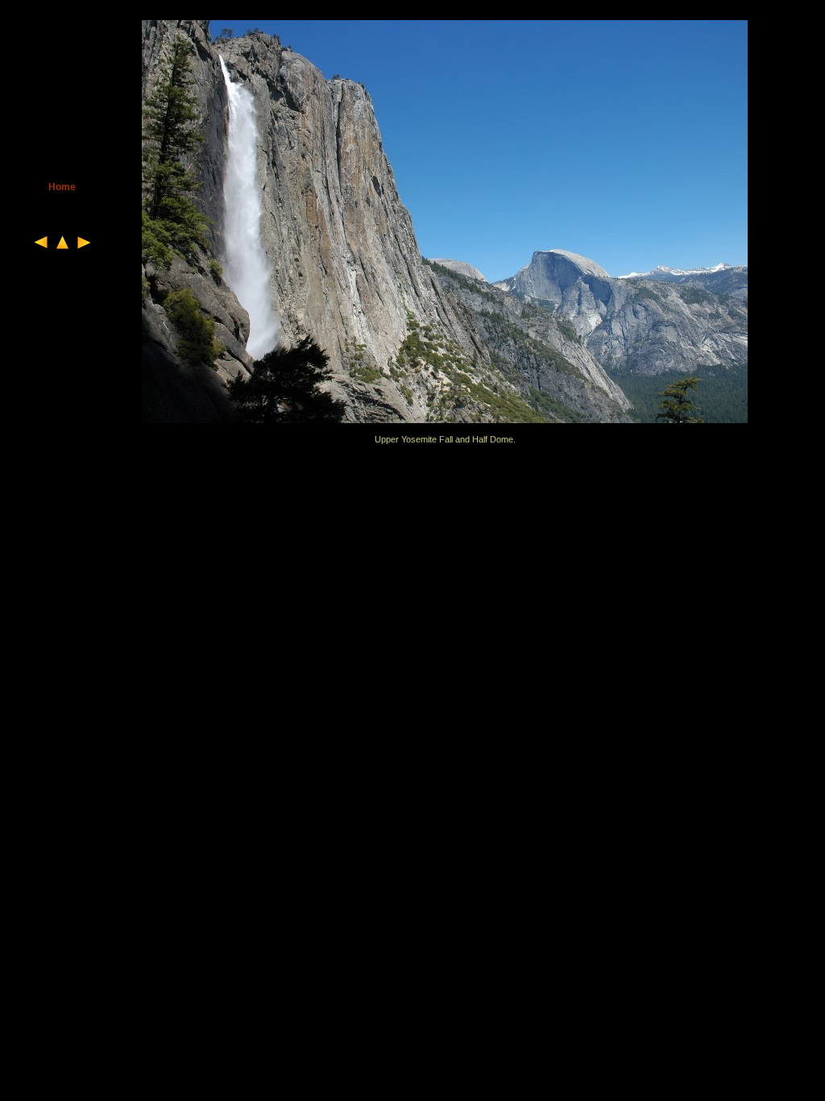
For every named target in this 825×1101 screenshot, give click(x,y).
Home (62, 187)
